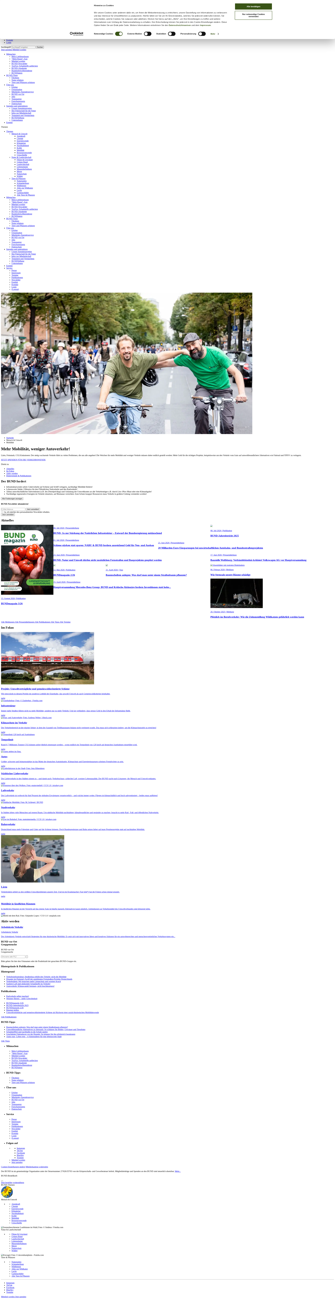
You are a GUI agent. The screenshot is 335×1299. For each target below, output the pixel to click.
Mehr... (178, 1171)
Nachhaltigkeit (23, 145)
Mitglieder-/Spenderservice (23, 92)
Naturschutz (22, 174)
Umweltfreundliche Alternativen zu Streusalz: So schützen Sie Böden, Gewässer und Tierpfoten (45, 1029)
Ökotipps (15, 78)
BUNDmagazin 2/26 (15, 1008)
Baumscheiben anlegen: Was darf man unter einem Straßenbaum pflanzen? (37, 1027)
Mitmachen (11, 54)
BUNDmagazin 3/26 (15, 1003)
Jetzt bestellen (6, 1182)
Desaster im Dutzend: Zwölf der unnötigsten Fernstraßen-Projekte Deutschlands (39, 979)
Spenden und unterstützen (17, 106)
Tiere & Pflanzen (19, 178)
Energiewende (23, 141)
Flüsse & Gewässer (25, 160)
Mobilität (20, 150)
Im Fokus (10, 471)
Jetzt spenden (7, 50)
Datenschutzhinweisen (180, 25)
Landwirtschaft (23, 164)
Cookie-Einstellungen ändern (13, 1167)
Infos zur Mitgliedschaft (21, 113)
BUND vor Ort (18, 94)
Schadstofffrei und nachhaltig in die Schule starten (27, 1032)
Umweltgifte (22, 155)
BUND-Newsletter (19, 63)
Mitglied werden (19, 50)
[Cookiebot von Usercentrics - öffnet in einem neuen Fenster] (76, 34)
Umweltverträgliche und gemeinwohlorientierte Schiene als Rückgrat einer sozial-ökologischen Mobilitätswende (52, 1012)
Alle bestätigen (253, 6)
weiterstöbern (18, 1182)
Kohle (19, 148)
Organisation (17, 89)
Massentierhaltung (24, 169)
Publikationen (17, 277)
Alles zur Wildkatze (25, 188)
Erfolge (15, 87)
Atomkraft (21, 136)
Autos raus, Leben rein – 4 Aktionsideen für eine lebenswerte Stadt (34, 1036)
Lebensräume (22, 167)
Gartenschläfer (23, 193)
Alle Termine (65, 622)
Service (9, 268)
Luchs (19, 190)
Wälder (20, 176)
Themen (9, 131)
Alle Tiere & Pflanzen (26, 195)
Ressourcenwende (24, 152)
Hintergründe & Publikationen (18, 476)
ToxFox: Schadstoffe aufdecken (25, 66)
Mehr (213, 34)
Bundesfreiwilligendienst (22, 71)
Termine (15, 275)
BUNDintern (17, 73)
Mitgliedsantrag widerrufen (37, 1167)
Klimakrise (21, 143)
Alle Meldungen (8, 622)
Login (8, 42)
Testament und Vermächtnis (23, 115)
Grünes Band (22, 162)
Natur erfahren (18, 80)
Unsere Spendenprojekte (22, 108)
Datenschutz (17, 104)
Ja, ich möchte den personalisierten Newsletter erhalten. (27, 512)
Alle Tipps (55, 622)
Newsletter (16, 280)
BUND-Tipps (12, 75)
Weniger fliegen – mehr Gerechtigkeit (21, 998)
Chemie (20, 138)
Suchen (40, 47)
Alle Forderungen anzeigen (12, 499)
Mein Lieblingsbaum (20, 56)
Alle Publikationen (43, 622)
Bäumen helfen (12, 1010)
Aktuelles (10, 469)
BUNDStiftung (18, 118)
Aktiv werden (12, 473)
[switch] (147, 34)
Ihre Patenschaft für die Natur (24, 111)
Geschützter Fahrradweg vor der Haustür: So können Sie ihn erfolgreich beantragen (40, 1034)
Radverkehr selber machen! (17, 996)
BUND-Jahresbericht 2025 (17, 1005)
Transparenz (17, 99)
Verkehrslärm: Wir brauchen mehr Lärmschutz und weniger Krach (33, 981)
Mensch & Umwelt (19, 134)
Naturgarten (22, 181)
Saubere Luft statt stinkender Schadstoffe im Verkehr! (28, 984)
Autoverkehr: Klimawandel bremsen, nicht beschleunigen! (30, 986)
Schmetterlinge (23, 183)
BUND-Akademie (19, 68)
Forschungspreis (18, 101)
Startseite (10, 438)
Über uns (10, 85)
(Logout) (15, 289)
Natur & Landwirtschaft (21, 157)
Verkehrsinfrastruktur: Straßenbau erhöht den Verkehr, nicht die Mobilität (36, 977)
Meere (19, 171)
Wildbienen (21, 185)
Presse (14, 270)
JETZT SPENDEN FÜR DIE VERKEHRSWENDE (23, 460)
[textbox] (23, 47)
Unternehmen (17, 120)
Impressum (205, 25)
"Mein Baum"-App (19, 59)
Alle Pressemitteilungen (25, 622)
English (9, 122)
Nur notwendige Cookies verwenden (253, 15)
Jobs (13, 96)
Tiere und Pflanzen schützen (23, 82)
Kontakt (9, 40)
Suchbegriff (6, 47)
